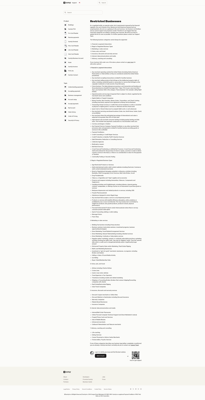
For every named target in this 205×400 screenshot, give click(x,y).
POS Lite (71, 71)
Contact (65, 379)
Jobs (103, 377)
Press (104, 379)
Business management (75, 95)
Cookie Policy (97, 389)
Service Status (108, 389)
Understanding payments (75, 87)
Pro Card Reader (73, 33)
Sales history (72, 112)
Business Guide (87, 382)
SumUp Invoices (73, 66)
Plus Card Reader (73, 46)
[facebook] (130, 389)
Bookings (71, 25)
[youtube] (138, 389)
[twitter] (133, 389)
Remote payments (73, 37)
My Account (71, 108)
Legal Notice (66, 389)
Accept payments (73, 103)
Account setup (72, 99)
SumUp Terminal (73, 41)
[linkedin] (141, 389)
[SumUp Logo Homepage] (67, 2)
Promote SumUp (88, 379)
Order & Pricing (72, 116)
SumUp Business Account (75, 58)
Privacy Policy (75, 389)
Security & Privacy (73, 120)
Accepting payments (74, 91)
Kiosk (69, 62)
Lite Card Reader (73, 50)
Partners (66, 382)
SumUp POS (72, 29)
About (65, 377)
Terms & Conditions (87, 389)
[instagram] (135, 389)
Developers (86, 377)
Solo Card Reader (73, 54)
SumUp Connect (73, 75)
